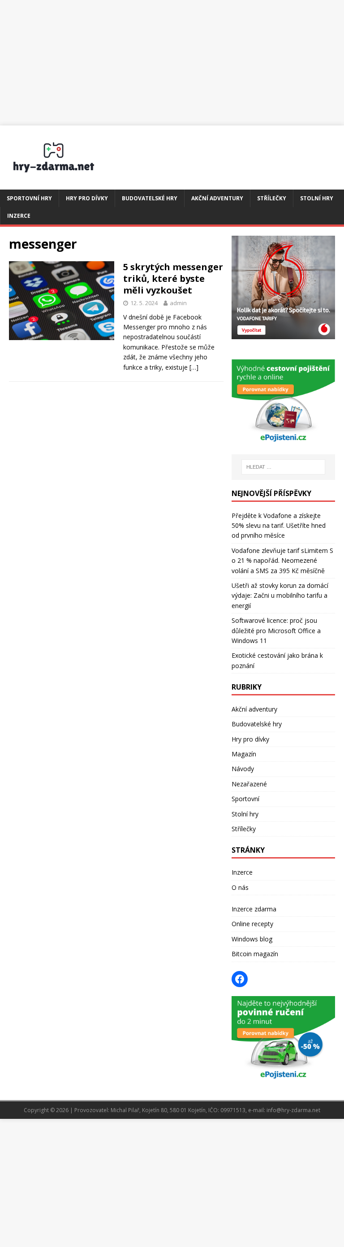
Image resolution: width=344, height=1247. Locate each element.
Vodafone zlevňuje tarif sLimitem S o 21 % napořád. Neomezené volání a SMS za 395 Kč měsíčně (282, 560)
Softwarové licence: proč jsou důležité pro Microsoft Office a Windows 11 (276, 630)
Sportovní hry (29, 198)
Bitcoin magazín (255, 953)
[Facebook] (240, 979)
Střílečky (271, 198)
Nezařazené (249, 784)
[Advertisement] (172, 62)
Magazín (244, 754)
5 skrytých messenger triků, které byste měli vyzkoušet (173, 278)
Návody (243, 768)
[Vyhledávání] (283, 467)
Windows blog (252, 939)
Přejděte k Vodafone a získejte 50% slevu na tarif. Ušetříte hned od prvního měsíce (279, 525)
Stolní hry (316, 198)
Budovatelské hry (149, 198)
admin (178, 303)
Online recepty (252, 923)
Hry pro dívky (87, 198)
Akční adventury (217, 198)
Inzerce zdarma (254, 909)
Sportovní (245, 798)
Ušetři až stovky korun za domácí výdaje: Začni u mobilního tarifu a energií (280, 595)
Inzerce (18, 216)
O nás (240, 887)
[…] (193, 367)
